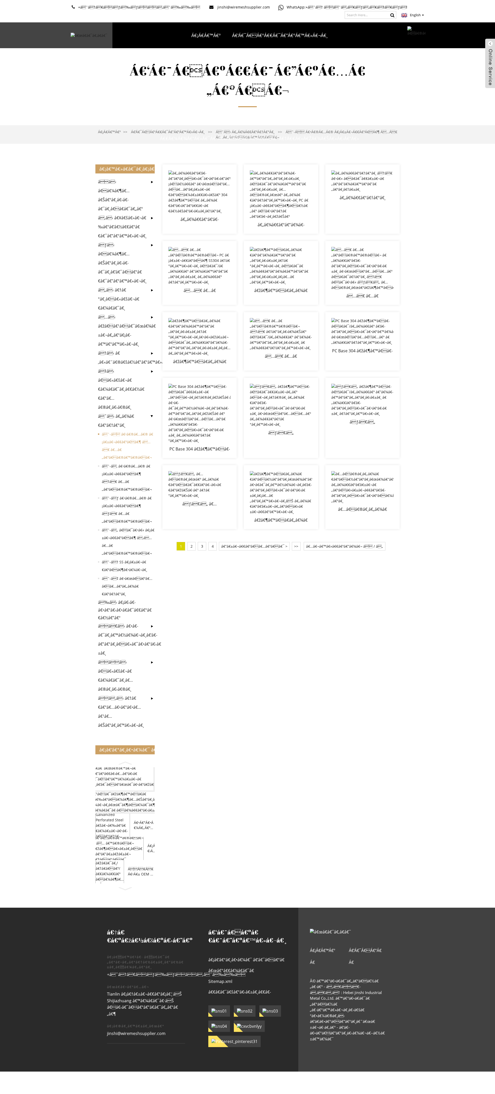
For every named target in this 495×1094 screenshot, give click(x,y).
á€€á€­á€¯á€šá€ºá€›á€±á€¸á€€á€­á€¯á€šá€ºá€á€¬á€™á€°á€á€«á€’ (243, 993)
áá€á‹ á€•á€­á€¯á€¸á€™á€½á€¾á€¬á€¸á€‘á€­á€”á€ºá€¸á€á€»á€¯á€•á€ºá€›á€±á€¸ (122, 639)
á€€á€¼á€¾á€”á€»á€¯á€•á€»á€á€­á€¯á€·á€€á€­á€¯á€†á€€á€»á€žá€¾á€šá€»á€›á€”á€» (259, 138)
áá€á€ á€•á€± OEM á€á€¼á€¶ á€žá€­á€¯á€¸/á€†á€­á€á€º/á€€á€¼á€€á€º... (141, 871)
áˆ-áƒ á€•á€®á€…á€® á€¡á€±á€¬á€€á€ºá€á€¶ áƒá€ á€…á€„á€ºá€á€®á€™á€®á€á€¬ (127, 510)
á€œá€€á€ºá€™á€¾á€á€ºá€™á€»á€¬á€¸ (345, 61)
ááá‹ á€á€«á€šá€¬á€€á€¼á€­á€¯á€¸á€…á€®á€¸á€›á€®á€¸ (115, 675)
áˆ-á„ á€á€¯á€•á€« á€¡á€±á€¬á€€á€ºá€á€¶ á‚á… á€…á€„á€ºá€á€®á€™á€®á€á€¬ (128, 542)
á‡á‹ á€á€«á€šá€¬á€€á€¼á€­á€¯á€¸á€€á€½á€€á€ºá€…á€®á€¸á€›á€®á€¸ (121, 389)
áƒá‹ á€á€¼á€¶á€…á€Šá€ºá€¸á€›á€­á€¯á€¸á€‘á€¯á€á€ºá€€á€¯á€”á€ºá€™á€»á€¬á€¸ (122, 263)
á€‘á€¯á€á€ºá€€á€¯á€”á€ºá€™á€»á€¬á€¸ (279, 35)
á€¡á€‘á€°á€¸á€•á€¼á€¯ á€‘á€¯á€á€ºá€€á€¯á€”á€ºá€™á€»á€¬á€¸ (246, 961)
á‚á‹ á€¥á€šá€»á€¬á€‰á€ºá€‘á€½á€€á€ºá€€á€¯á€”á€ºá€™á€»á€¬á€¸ (122, 227)
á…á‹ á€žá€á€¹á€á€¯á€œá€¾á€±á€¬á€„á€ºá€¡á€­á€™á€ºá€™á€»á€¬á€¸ (122, 330)
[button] (125, 762)
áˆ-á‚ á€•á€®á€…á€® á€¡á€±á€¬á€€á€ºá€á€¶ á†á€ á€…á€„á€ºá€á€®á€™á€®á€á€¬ (127, 478)
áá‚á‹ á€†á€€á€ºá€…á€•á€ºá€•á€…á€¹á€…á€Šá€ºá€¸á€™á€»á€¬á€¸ (121, 711)
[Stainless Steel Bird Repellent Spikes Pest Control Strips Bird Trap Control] (281, 497)
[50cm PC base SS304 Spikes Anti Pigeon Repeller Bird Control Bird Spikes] (199, 273)
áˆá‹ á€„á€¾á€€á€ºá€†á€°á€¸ (116, 420)
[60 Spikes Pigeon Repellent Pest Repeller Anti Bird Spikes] (362, 199)
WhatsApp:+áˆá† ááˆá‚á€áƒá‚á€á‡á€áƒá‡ (347, 7)
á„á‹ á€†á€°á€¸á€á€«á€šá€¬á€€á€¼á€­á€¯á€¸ (118, 299)
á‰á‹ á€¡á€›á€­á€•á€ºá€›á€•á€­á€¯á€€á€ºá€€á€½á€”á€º (125, 610)
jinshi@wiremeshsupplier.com (136, 1033)
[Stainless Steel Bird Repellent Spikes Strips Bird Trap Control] (362, 497)
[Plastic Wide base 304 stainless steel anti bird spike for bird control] (199, 199)
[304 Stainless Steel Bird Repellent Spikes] (199, 497)
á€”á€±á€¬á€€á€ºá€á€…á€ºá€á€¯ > (254, 546)
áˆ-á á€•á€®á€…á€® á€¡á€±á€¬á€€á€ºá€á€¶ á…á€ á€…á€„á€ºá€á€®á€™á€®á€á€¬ (127, 446)
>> (296, 546)
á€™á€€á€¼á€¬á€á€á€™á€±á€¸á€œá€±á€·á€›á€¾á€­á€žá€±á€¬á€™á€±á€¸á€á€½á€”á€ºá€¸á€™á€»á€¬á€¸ (259, 113)
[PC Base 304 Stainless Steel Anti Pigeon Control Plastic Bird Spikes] (362, 341)
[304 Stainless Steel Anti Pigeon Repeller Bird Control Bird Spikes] (362, 418)
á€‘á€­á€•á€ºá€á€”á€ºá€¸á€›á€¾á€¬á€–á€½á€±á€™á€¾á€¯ (347, 1033)
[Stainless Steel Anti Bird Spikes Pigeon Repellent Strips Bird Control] (199, 341)
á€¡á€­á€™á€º (206, 35)
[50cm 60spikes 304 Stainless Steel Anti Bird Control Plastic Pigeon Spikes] (362, 273)
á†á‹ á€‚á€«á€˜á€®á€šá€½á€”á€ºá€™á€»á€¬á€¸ (122, 357)
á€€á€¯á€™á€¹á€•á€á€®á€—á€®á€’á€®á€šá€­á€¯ (217, 87)
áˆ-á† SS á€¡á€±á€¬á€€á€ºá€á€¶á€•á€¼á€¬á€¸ (124, 565)
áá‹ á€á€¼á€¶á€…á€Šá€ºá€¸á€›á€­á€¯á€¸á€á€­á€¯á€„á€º (120, 195)
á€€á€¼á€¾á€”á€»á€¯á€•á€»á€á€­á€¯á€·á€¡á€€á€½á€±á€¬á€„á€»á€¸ (206, 61)
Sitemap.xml (220, 981)
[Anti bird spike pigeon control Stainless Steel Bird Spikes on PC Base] (281, 199)
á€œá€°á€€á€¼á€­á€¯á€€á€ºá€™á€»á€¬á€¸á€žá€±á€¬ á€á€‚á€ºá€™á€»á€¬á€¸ (243, 972)
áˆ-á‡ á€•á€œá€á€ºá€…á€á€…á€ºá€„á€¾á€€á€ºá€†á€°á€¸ (127, 586)
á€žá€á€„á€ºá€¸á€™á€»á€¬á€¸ (324, 87)
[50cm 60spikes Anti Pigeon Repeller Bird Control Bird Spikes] (281, 341)
